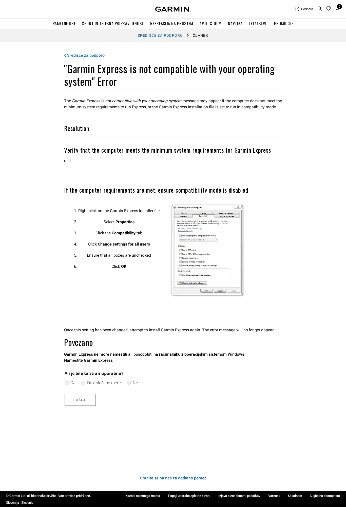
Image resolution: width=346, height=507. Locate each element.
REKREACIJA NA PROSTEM (171, 24)
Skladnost (295, 496)
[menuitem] (304, 9)
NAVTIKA (235, 24)
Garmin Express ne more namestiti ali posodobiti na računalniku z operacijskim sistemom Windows (154, 354)
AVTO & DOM (210, 24)
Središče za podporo (160, 35)
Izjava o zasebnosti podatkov (239, 496)
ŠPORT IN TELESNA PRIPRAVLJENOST (113, 24)
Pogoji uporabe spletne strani (189, 496)
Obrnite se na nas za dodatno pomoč (173, 478)
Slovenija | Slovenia (19, 502)
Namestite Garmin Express (88, 360)
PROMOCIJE (283, 24)
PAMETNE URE (64, 24)
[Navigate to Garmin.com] (173, 9)
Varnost (274, 496)
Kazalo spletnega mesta (142, 496)
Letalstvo (258, 24)
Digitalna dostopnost (325, 496)
